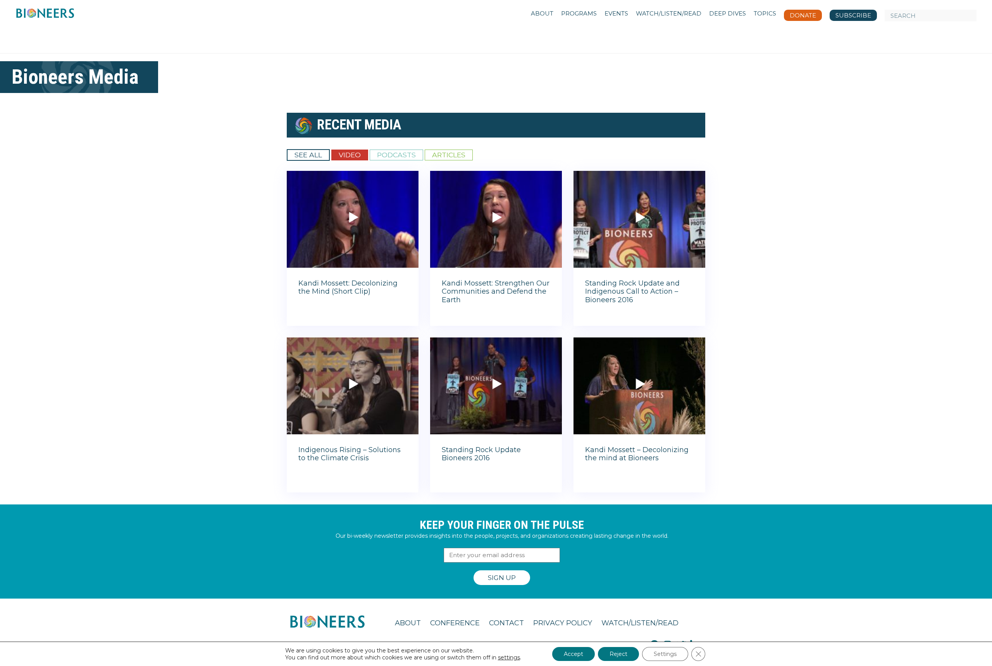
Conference (455, 623)
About (408, 623)
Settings (665, 654)
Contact (506, 623)
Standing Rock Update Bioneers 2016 (481, 454)
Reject (618, 654)
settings (509, 657)
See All (308, 155)
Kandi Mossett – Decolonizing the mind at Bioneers (637, 454)
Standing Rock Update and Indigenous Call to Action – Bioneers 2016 (632, 291)
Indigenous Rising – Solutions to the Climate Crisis (349, 454)
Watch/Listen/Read (640, 623)
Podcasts (396, 155)
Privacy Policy (562, 623)
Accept (573, 654)
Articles (448, 155)
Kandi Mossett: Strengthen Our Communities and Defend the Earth (495, 291)
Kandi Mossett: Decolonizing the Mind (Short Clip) (348, 287)
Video (350, 155)
